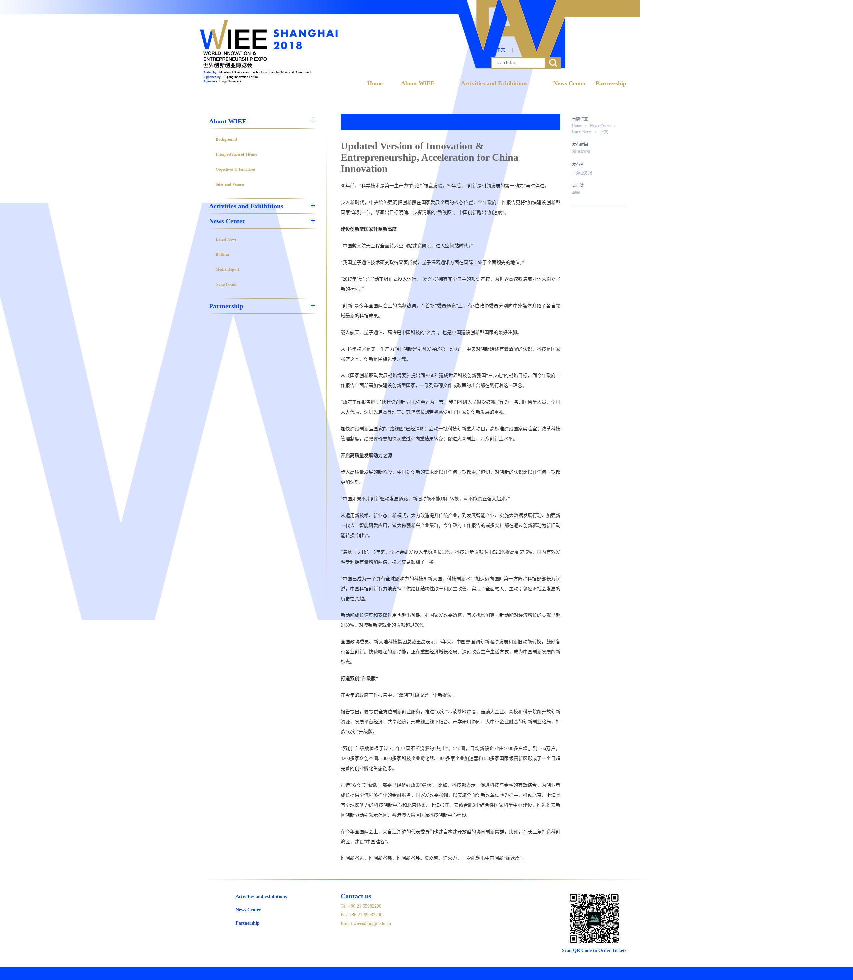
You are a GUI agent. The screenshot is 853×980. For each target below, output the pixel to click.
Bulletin (222, 254)
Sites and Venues (230, 184)
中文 (500, 49)
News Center (569, 83)
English (528, 49)
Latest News (226, 239)
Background (226, 139)
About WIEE (418, 83)
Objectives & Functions (236, 169)
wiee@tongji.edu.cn (372, 923)
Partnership (611, 83)
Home (375, 83)
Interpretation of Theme (236, 154)
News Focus (226, 284)
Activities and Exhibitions (494, 83)
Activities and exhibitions (261, 896)
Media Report (227, 269)
